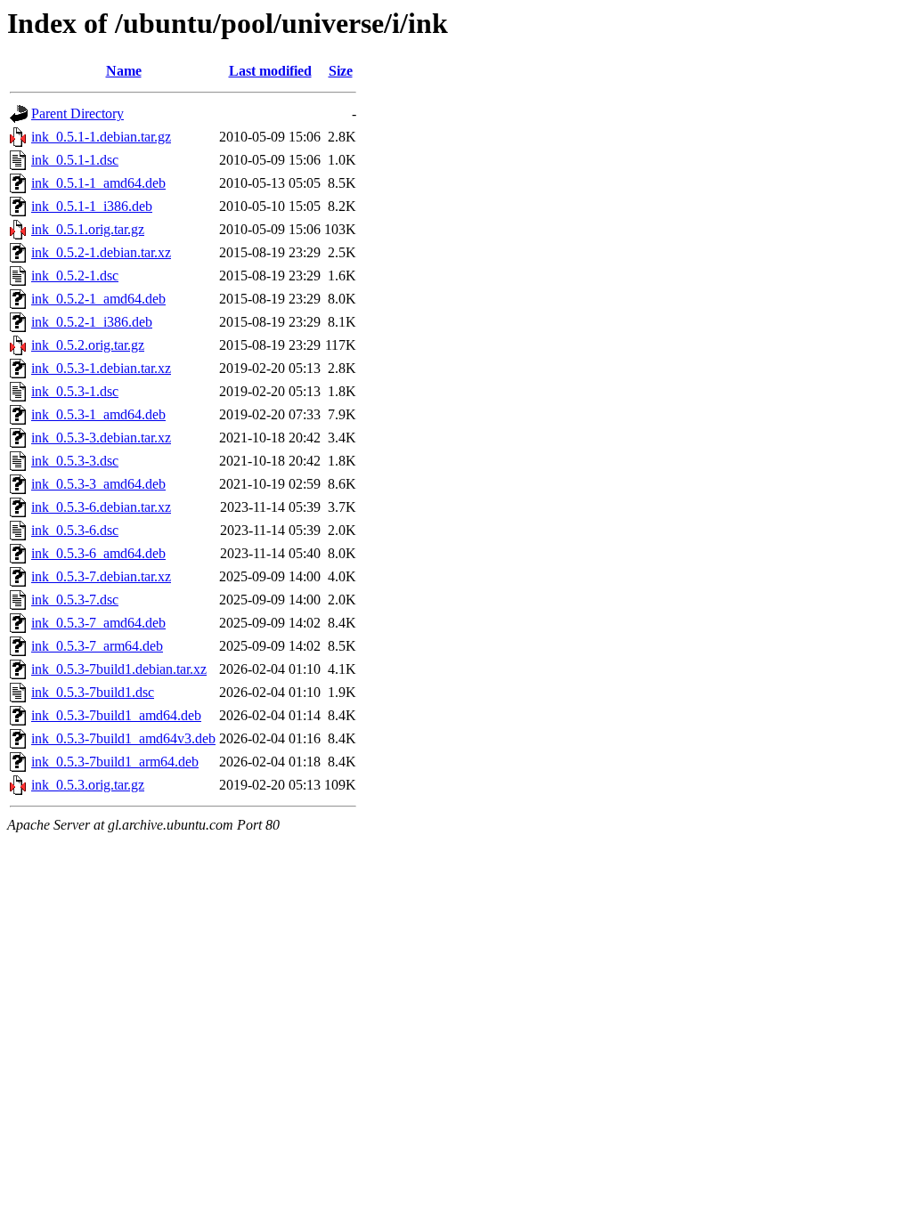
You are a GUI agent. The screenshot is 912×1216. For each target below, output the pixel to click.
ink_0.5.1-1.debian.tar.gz (101, 136)
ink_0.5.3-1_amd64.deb (98, 414)
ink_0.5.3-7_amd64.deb (98, 622)
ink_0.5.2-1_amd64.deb (98, 298)
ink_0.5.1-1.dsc (74, 159)
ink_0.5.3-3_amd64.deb (98, 483)
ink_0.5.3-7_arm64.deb (97, 645)
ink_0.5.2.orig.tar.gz (87, 345)
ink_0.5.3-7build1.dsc (92, 692)
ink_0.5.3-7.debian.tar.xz (101, 576)
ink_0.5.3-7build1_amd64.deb (116, 715)
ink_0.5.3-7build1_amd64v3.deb (123, 738)
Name (124, 70)
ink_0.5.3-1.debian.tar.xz (101, 368)
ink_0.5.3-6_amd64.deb (98, 553)
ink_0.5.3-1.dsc (74, 391)
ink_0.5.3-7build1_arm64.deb (115, 761)
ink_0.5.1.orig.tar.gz (87, 229)
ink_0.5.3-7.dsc (74, 599)
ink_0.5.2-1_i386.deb (91, 321)
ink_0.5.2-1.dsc (74, 275)
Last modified (270, 70)
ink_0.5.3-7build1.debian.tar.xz (119, 669)
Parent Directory (77, 113)
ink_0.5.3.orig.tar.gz (87, 784)
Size (341, 70)
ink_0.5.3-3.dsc (74, 460)
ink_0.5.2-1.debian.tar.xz (101, 252)
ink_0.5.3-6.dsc (74, 530)
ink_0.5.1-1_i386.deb (91, 206)
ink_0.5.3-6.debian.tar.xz (101, 507)
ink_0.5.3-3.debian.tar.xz (101, 437)
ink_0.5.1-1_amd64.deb (98, 183)
